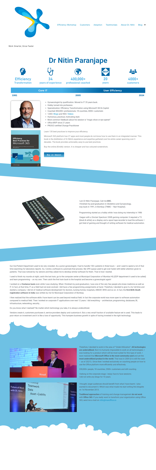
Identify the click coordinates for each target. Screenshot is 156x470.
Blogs (56, 114)
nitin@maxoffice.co (108, 400)
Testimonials (111, 25)
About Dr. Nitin (128, 25)
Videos (70, 114)
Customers (85, 25)
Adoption (98, 25)
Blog (140, 25)
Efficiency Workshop (66, 25)
